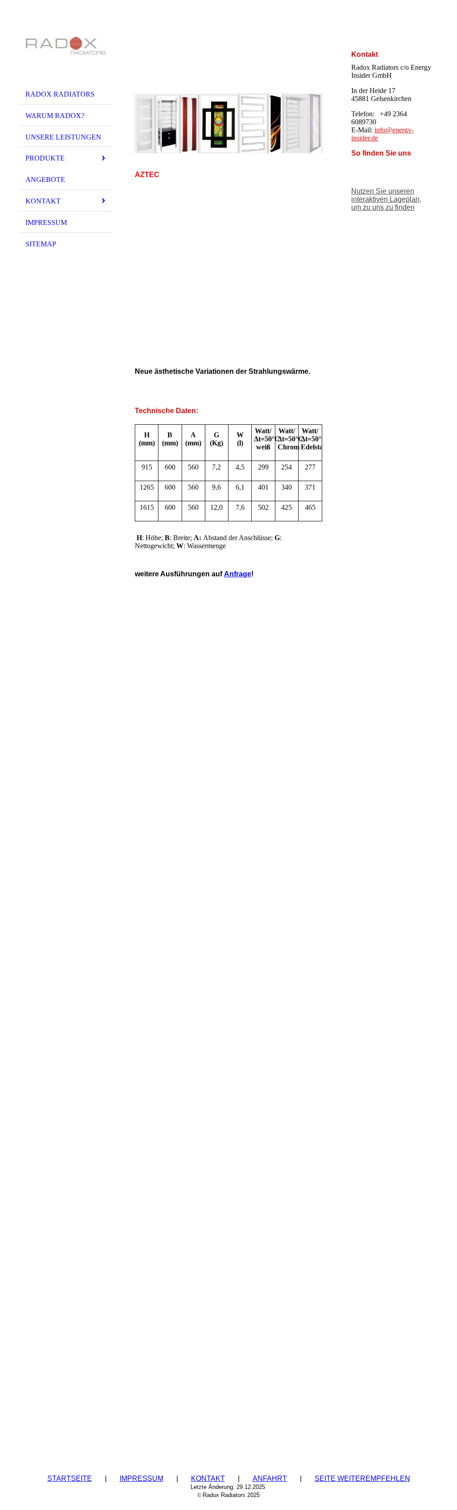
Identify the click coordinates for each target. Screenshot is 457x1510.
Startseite (69, 1478)
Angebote (45, 179)
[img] (65, 46)
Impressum (46, 222)
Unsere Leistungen (63, 137)
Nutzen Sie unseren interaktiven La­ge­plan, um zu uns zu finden (386, 199)
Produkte (45, 158)
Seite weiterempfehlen (362, 1478)
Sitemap (40, 244)
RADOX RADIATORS (60, 94)
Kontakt (43, 201)
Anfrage (237, 574)
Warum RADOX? (54, 115)
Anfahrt (270, 1478)
